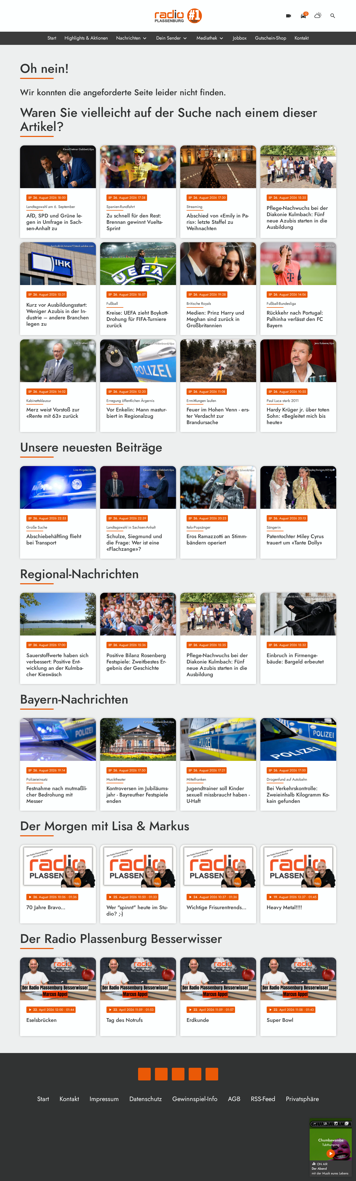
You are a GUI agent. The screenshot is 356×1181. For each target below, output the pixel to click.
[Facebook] (36, 16)
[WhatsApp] (25, 16)
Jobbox (240, 38)
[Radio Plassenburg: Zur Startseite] (178, 15)
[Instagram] (46, 16)
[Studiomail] (57, 16)
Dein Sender (168, 38)
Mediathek (207, 38)
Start (51, 38)
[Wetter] (318, 16)
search (333, 16)
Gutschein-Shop (270, 38)
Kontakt (302, 38)
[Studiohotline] (67, 16)
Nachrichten (128, 38)
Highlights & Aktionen (86, 38)
